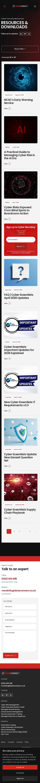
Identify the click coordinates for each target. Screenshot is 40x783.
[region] (20, 765)
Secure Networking (8, 730)
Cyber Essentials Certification (12, 727)
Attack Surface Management (12, 712)
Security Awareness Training (11, 714)
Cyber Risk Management (10, 705)
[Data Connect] (20, 6)
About (3, 742)
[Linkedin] (21, 33)
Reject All (20, 778)
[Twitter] (25, 33)
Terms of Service (25, 253)
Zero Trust (5, 734)
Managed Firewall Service (10, 709)
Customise (20, 773)
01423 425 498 (6, 683)
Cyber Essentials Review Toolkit (12, 707)
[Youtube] (29, 33)
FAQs (27, 742)
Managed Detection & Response (13, 716)
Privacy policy (15, 253)
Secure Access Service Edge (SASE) (14, 732)
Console (11, 742)
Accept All (20, 767)
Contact (19, 742)
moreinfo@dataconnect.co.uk (13, 686)
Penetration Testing (8, 725)
